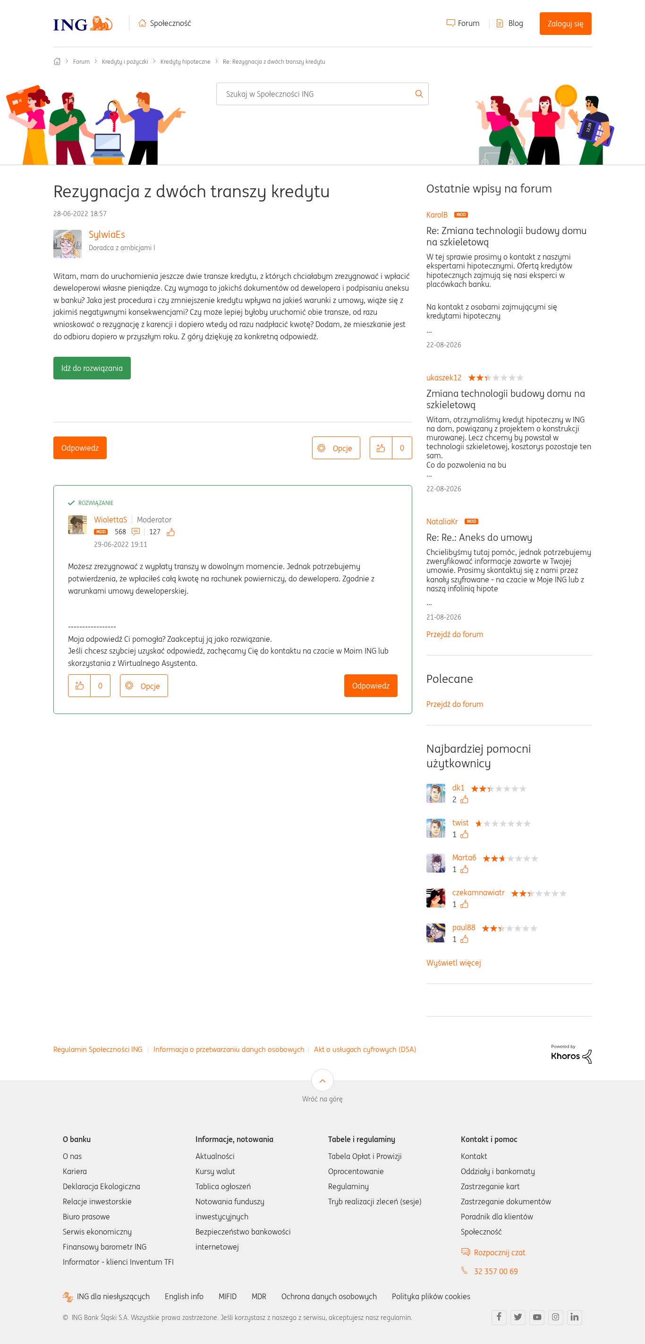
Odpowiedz (80, 448)
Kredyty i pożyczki (125, 61)
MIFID (228, 1296)
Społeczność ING (57, 61)
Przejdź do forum (455, 634)
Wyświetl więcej (453, 962)
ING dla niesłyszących (113, 1296)
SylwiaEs (107, 234)
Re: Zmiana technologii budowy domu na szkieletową (506, 236)
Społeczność (170, 23)
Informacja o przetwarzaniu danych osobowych (229, 1049)
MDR (259, 1296)
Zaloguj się (566, 23)
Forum (469, 23)
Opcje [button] (342, 448)
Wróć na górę (322, 1099)
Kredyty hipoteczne (186, 61)
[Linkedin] (574, 1317)
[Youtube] (536, 1317)
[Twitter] (518, 1317)
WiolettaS (110, 519)
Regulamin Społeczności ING (98, 1049)
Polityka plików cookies (431, 1296)
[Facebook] (499, 1317)
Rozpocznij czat (500, 1252)
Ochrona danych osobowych (329, 1296)
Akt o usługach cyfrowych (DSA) (365, 1049)
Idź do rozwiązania (92, 368)
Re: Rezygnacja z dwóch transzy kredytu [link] (274, 61)
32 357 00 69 (496, 1271)
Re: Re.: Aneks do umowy (479, 537)
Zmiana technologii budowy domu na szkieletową (505, 399)
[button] (381, 448)
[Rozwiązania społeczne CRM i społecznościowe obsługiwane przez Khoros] (572, 1053)
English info (184, 1296)
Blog (516, 23)
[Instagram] (555, 1317)
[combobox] (322, 94)
